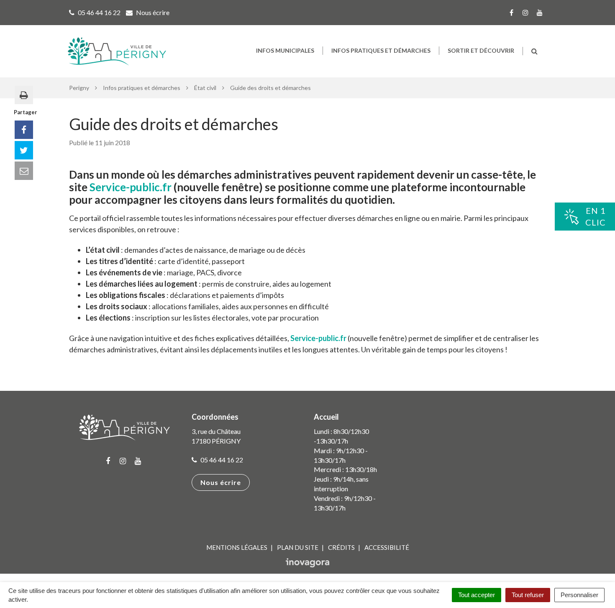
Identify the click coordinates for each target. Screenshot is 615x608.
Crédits (341, 547)
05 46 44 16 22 (221, 460)
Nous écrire (220, 482)
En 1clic (595, 216)
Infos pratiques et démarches (380, 50)
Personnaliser (579, 594)
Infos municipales (285, 50)
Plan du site (297, 547)
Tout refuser (528, 594)
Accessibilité (386, 547)
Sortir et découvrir (481, 50)
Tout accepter (476, 594)
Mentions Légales (236, 547)
